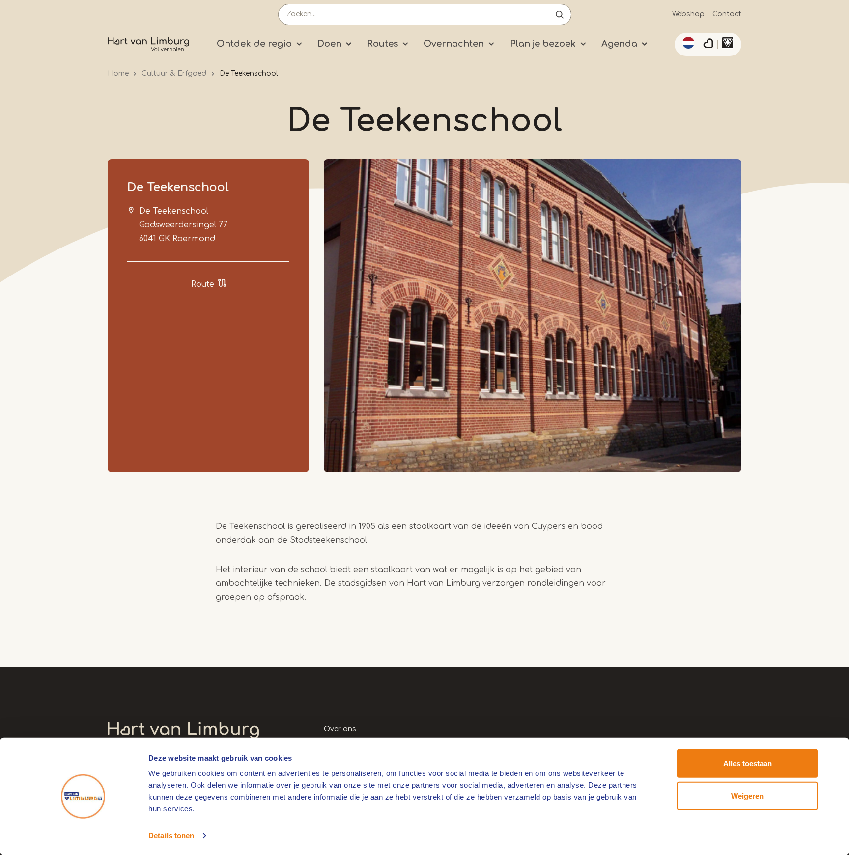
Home (118, 73)
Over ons (340, 729)
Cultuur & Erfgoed (174, 73)
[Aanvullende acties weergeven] (687, 43)
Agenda (619, 44)
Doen (329, 44)
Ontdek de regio (254, 44)
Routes (382, 44)
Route (202, 284)
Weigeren (747, 795)
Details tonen (171, 835)
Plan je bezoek (543, 44)
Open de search (559, 14)
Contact (726, 14)
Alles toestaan (747, 763)
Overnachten (454, 44)
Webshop (688, 14)
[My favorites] (708, 45)
